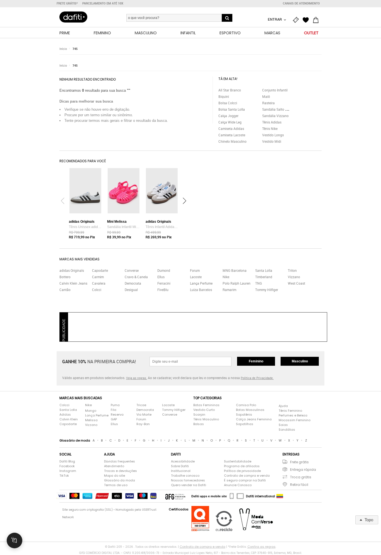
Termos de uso (115, 485)
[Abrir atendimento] (14, 540)
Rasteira (268, 103)
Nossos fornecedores (188, 480)
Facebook (67, 466)
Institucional (181, 471)
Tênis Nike (270, 128)
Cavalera (98, 283)
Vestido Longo (273, 135)
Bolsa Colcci (227, 103)
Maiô (266, 96)
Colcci (96, 289)
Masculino (300, 361)
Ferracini (163, 283)
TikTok (64, 476)
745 (75, 49)
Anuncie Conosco (238, 485)
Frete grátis (299, 462)
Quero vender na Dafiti (188, 485)
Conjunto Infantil (275, 90)
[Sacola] (317, 20)
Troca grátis (300, 477)
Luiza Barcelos (201, 289)
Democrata (133, 283)
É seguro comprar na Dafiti (245, 480)
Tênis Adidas (271, 122)
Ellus (161, 277)
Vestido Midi (271, 141)
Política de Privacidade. (257, 378)
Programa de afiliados (242, 466)
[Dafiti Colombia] (279, 496)
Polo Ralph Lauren (236, 283)
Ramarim (229, 289)
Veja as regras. (136, 378)
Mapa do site (114, 476)
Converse (132, 270)
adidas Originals (71, 270)
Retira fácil (299, 484)
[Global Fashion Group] (175, 496)
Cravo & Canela (136, 277)
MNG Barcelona (235, 270)
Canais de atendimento (301, 3)
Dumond (163, 270)
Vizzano (294, 277)
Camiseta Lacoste (231, 135)
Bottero (65, 277)
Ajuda (283, 406)
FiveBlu (162, 289)
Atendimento (114, 466)
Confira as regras (261, 546)
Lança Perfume (201, 283)
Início (63, 49)
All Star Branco (229, 90)
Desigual (131, 289)
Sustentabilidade (237, 461)
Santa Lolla (263, 270)
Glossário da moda (119, 480)
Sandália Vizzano (275, 115)
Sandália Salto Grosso (279, 109)
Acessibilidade (183, 461)
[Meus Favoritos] (307, 20)
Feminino (256, 361)
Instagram (67, 471)
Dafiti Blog (67, 461)
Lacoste (196, 277)
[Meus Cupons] (297, 20)
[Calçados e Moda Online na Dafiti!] (73, 17)
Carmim (98, 277)
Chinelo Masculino (232, 141)
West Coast (296, 283)
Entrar (275, 19)
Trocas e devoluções (120, 471)
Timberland (263, 277)
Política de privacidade (242, 471)
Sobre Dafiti (180, 466)
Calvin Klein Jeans (73, 283)
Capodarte (100, 270)
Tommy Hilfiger (266, 289)
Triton (292, 270)
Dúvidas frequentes (119, 461)
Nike (226, 277)
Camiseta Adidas (231, 128)
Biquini (223, 96)
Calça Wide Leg (230, 122)
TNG (258, 283)
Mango (90, 411)
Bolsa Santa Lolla (231, 109)
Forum (195, 270)
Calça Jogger (228, 115)
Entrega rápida (303, 469)
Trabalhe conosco (185, 476)
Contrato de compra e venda (247, 476)
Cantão (65, 289)
